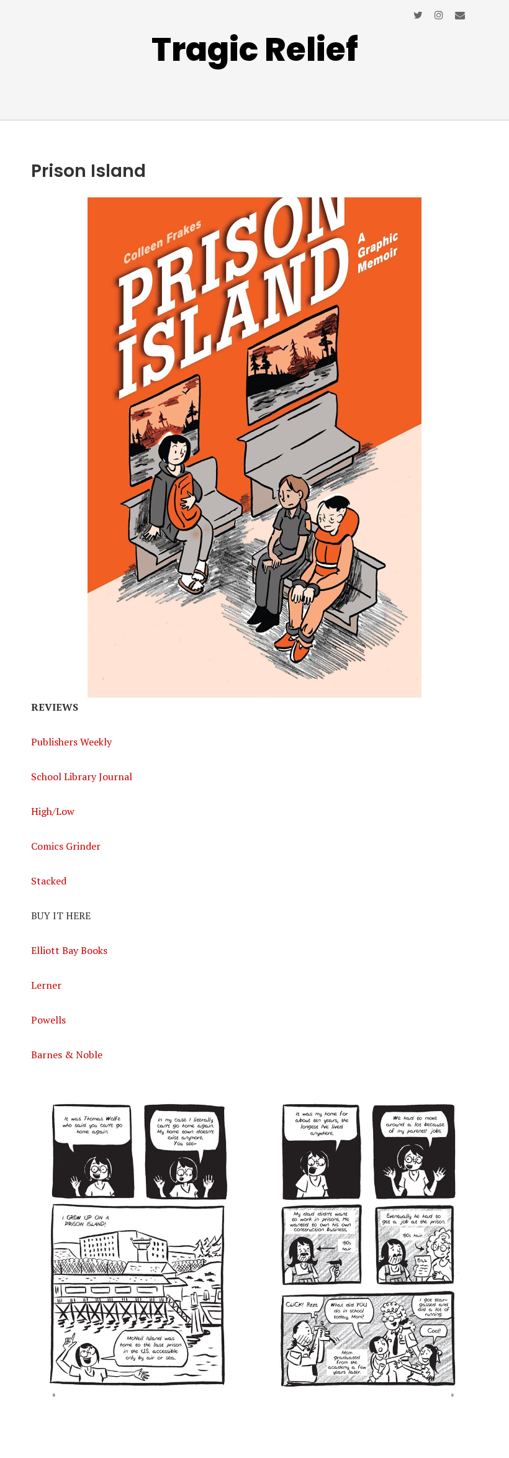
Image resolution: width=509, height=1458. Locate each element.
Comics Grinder (66, 846)
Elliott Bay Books (69, 950)
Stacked (48, 881)
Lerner (46, 985)
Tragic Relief (254, 49)
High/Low (52, 811)
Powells (48, 1020)
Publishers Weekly (71, 742)
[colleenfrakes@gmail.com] (460, 15)
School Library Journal (81, 776)
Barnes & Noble (66, 1054)
